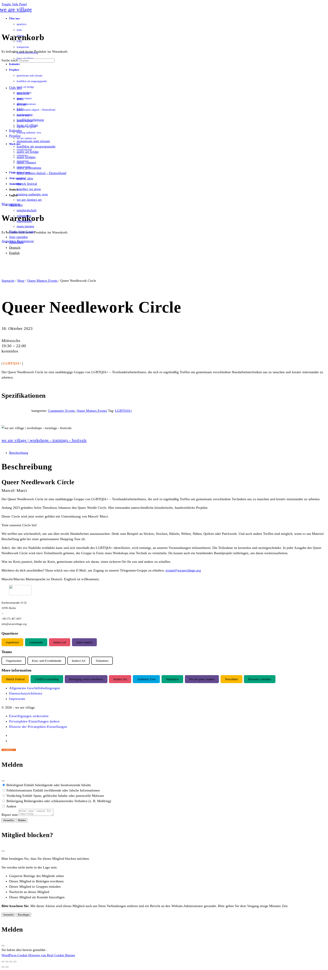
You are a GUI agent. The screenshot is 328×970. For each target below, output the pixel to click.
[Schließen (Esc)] (3, 780)
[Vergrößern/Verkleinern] (3, 961)
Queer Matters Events (42, 281)
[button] (29, 716)
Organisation (13, 660)
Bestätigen (24, 914)
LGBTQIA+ (123, 411)
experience (12, 642)
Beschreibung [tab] (18, 453)
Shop (20, 281)
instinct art (59, 642)
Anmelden (9, 241)
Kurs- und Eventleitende (47, 660)
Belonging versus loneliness (86, 679)
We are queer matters (201, 679)
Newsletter (231, 679)
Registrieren (25, 241)
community (36, 642)
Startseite (8, 281)
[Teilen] (11, 961)
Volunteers (172, 679)
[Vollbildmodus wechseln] (7, 961)
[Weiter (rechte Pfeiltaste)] (7, 967)
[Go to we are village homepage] (17, 9)
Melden (22, 820)
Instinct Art (120, 679)
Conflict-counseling (47, 679)
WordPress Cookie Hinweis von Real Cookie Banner (38, 955)
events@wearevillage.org (183, 570)
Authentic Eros (146, 679)
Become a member (259, 679)
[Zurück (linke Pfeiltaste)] (3, 967)
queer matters (84, 642)
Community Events (61, 411)
